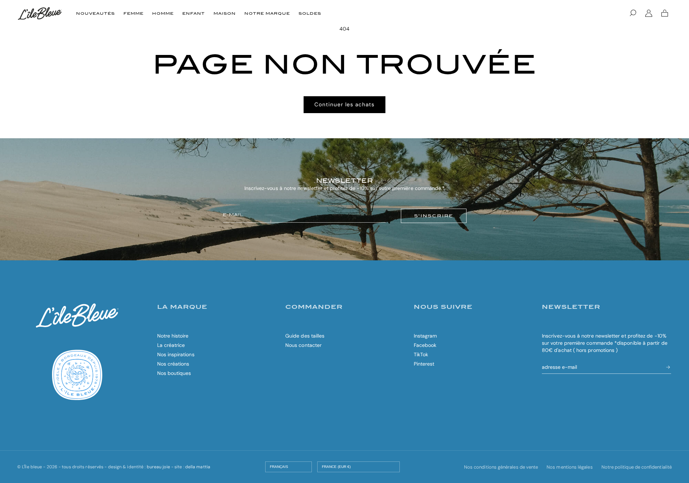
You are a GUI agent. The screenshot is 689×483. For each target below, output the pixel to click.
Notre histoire (173, 336)
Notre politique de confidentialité (636, 467)
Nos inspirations (175, 354)
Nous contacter (303, 345)
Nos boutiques (174, 373)
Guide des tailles (304, 336)
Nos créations (173, 364)
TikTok (421, 354)
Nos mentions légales (569, 467)
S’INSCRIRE (433, 215)
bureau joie (158, 467)
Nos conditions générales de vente (501, 467)
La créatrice (171, 345)
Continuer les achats (344, 104)
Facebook (425, 345)
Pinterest (424, 364)
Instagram (425, 336)
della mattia (197, 467)
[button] (633, 13)
